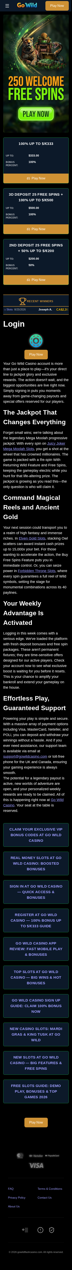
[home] (28, 8)
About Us (14, 1206)
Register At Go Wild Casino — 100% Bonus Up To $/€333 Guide (36, 920)
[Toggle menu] (7, 6)
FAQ (11, 1188)
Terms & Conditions (50, 1188)
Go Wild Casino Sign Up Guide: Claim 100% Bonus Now (36, 1006)
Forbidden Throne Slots (36, 571)
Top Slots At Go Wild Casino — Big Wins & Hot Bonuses (36, 977)
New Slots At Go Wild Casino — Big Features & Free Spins (36, 1063)
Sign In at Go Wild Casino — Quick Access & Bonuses (36, 892)
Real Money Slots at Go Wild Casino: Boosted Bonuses (36, 863)
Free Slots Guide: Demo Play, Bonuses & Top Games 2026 (36, 1091)
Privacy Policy (16, 1197)
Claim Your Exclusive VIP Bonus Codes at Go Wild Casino (36, 835)
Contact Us (45, 1197)
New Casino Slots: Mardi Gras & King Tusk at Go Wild (36, 1034)
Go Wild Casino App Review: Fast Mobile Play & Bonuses (36, 949)
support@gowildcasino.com (25, 756)
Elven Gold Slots (32, 538)
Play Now (57, 5)
